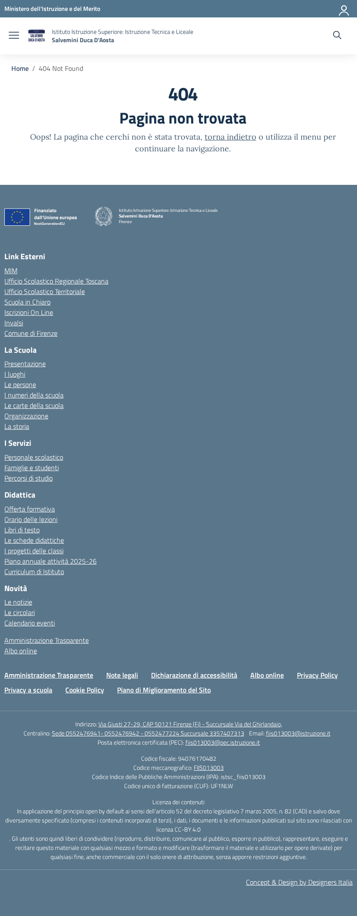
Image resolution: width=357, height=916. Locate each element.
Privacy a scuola (28, 690)
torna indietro (230, 137)
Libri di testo (22, 530)
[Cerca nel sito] (337, 36)
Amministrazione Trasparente (46, 640)
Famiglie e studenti (31, 467)
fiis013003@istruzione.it (298, 733)
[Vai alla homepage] (36, 36)
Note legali (122, 675)
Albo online (20, 650)
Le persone (20, 384)
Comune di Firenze (30, 333)
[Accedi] (344, 8)
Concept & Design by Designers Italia (299, 882)
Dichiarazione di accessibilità (194, 675)
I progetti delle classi (34, 550)
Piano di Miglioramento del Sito (164, 690)
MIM (10, 270)
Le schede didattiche (34, 540)
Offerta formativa (29, 509)
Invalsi (13, 323)
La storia (16, 426)
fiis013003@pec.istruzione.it (222, 742)
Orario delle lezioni (30, 519)
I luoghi (14, 374)
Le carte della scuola (34, 405)
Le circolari (19, 612)
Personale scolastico (33, 457)
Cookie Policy (84, 690)
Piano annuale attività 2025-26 (50, 561)
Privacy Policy (317, 675)
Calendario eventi (29, 623)
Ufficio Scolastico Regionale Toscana (56, 281)
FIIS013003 (209, 767)
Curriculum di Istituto (34, 571)
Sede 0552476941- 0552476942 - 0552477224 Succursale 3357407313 (148, 733)
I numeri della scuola (34, 395)
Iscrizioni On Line (28, 312)
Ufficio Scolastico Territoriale (44, 291)
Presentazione (25, 363)
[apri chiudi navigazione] (14, 36)
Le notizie (18, 602)
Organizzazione (26, 416)
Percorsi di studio (28, 478)
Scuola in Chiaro (27, 302)
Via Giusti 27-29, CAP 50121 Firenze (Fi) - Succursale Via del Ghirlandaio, (190, 724)
